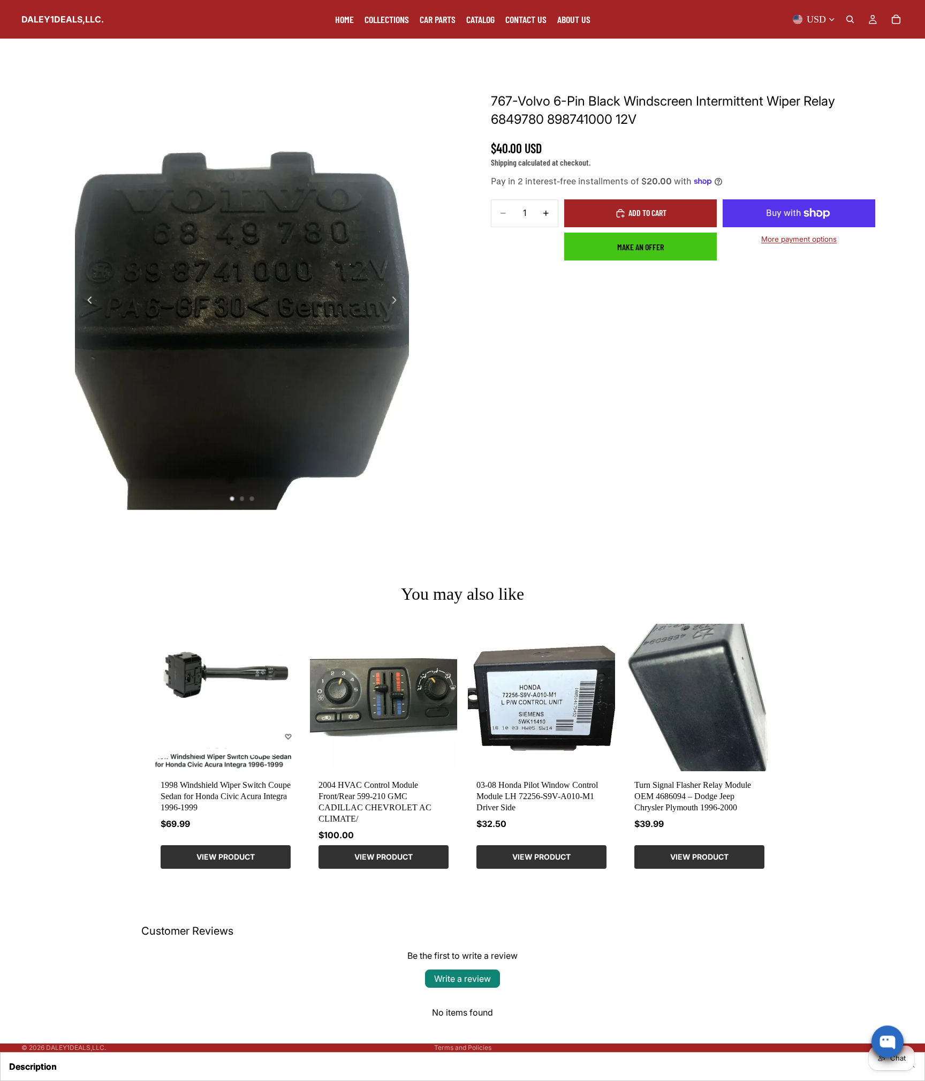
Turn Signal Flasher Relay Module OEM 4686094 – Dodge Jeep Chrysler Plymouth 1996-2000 (692, 796)
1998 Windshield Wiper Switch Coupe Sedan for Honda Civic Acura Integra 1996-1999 (226, 796)
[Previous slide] (86, 301)
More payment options (799, 239)
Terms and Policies (462, 1047)
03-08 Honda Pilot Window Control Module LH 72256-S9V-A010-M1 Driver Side (537, 796)
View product (225, 856)
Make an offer (640, 247)
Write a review (462, 978)
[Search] (850, 19)
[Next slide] (397, 301)
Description (33, 1066)
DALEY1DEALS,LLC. (76, 1047)
